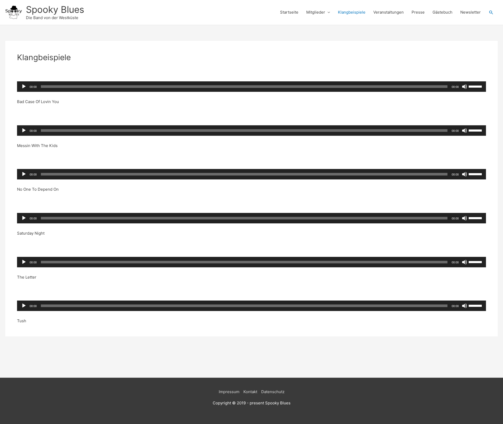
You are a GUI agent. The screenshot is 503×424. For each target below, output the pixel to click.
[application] (251, 86)
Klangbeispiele (351, 12)
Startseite (289, 12)
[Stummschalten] (464, 86)
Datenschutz (273, 391)
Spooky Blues (55, 9)
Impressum (229, 391)
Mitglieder (315, 12)
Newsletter (470, 12)
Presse (418, 12)
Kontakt (250, 391)
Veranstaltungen (388, 12)
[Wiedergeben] (23, 86)
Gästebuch (442, 12)
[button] (491, 12)
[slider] (476, 86)
